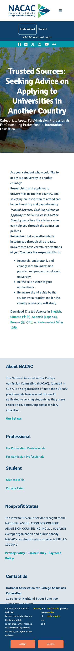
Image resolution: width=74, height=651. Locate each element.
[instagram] (39, 44)
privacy (37, 608)
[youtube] (47, 44)
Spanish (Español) (44, 317)
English (56, 311)
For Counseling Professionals (21, 125)
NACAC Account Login (37, 37)
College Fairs (15, 488)
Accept (22, 644)
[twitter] (33, 44)
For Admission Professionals (49, 120)
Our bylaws (14, 418)
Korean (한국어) (21, 322)
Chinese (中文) (20, 317)
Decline (50, 644)
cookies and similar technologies (53, 612)
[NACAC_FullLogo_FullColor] (30, 5)
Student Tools (15, 480)
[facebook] (19, 44)
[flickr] (54, 44)
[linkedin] (25, 44)
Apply (22, 120)
